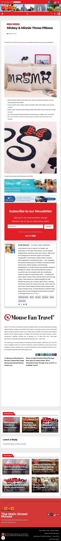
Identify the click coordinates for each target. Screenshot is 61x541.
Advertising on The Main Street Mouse (42, 536)
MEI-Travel (54, 347)
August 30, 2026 (10, 430)
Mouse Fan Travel (50, 342)
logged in (12, 444)
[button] (51, 13)
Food (12, 417)
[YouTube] (24, 304)
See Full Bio (34, 293)
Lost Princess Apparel (54, 539)
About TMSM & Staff (44, 530)
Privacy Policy (56, 536)
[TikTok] (21, 304)
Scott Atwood (21, 489)
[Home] (2, 14)
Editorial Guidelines (54, 530)
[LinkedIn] (26, 304)
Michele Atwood (21, 471)
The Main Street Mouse (14, 515)
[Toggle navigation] (27, 13)
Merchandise (16, 24)
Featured (9, 24)
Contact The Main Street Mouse (51, 533)
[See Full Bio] (39, 293)
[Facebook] (19, 304)
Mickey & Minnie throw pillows (16, 42)
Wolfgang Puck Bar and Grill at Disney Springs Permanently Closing (44, 466)
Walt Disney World (9, 420)
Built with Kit (30, 235)
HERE (31, 176)
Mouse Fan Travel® (10, 327)
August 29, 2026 (39, 489)
